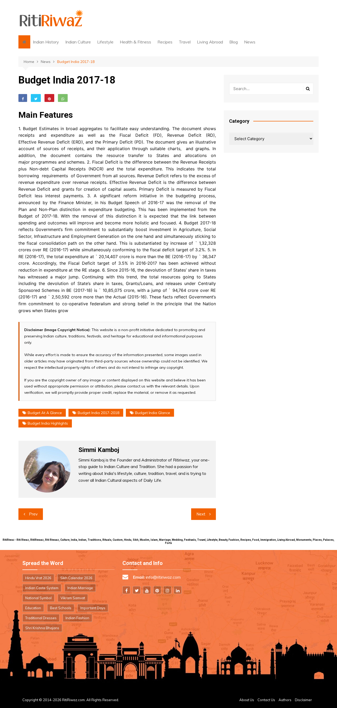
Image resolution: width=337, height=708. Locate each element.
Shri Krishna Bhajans (42, 628)
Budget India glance (152, 412)
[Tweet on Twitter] (36, 98)
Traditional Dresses (41, 618)
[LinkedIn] (178, 590)
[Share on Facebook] (22, 98)
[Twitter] (137, 590)
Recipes (164, 42)
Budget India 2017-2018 (98, 412)
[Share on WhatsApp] (63, 98)
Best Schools (60, 608)
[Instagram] (167, 590)
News (249, 42)
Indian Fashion (77, 618)
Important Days (92, 608)
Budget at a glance (45, 412)
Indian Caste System (41, 588)
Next (200, 514)
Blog (233, 42)
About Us (246, 700)
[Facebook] (126, 590)
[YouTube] (147, 590)
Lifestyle (105, 42)
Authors (285, 700)
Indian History (46, 42)
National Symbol (38, 598)
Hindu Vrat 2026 (38, 578)
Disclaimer (303, 700)
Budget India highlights (48, 423)
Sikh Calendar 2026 (76, 578)
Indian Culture (78, 42)
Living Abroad (210, 42)
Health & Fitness (135, 42)
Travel (185, 42)
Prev (33, 514)
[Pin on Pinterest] (49, 98)
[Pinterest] (157, 590)
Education (33, 608)
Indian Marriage (80, 588)
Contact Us (266, 700)
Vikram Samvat (73, 598)
